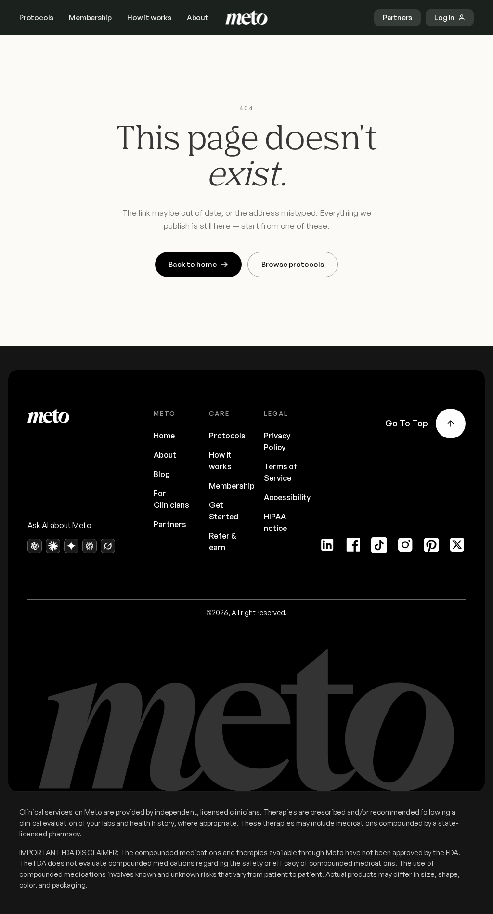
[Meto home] (247, 17)
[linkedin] (327, 545)
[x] (457, 545)
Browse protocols (292, 264)
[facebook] (353, 545)
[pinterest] (431, 545)
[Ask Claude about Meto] (53, 546)
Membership (90, 17)
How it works (149, 17)
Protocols (36, 17)
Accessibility (287, 497)
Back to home (193, 264)
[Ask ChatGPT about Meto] (34, 546)
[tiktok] (379, 545)
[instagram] (405, 545)
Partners (170, 524)
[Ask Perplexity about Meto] (89, 546)
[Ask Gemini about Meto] (71, 546)
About (197, 17)
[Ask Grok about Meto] (108, 546)
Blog (162, 474)
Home (164, 435)
